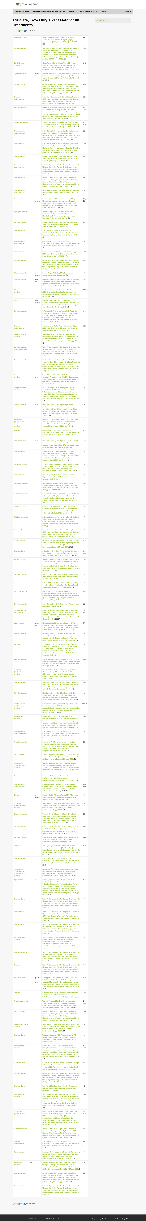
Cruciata (17, 430)
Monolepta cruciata (21, 1001)
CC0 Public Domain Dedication (55, 1219)
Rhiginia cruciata (20, 107)
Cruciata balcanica (20, 952)
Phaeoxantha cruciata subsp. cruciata (19, 765)
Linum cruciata (19, 1063)
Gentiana (17, 644)
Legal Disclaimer (127, 1219)
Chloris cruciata (19, 1011)
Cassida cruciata (20, 441)
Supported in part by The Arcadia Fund (104, 1219)
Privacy (119, 1219)
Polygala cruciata (20, 84)
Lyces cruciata (19, 623)
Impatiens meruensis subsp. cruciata (20, 806)
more (16, 31)
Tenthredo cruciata (20, 37)
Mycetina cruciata (20, 360)
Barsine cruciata (20, 48)
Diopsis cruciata (20, 260)
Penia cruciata (19, 1152)
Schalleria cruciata (20, 464)
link (21, 31)
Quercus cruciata (20, 659)
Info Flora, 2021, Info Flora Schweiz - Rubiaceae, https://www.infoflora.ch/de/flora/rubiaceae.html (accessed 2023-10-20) (59, 477)
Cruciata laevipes (20, 252)
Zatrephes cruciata (20, 814)
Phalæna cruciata (20, 273)
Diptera (16, 300)
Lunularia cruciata (20, 494)
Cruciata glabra (19, 156)
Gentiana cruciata (20, 222)
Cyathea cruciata (20, 74)
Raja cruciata (18, 199)
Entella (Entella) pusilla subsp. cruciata (19, 706)
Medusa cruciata (20, 279)
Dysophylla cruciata (21, 122)
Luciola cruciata (19, 540)
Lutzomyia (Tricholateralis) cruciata (19, 672)
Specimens (101, 20)
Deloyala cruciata (20, 506)
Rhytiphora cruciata (21, 517)
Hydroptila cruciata (20, 212)
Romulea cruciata (20, 634)
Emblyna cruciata (20, 604)
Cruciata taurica (19, 924)
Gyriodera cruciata (20, 591)
